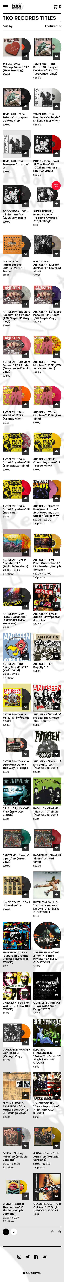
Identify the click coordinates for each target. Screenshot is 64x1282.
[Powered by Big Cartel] (32, 1273)
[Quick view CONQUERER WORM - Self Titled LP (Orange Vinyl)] (25, 1041)
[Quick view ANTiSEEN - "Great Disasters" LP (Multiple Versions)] (25, 552)
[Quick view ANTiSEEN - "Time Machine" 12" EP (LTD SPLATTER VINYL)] (56, 354)
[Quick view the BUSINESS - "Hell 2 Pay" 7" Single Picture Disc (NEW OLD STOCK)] (56, 944)
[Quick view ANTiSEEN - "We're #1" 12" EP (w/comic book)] (25, 706)
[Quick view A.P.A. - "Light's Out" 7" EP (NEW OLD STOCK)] (25, 800)
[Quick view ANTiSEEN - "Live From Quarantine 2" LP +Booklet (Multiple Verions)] (56, 552)
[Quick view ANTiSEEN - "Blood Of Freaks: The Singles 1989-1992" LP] (56, 706)
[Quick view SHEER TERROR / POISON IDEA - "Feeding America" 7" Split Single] (56, 203)
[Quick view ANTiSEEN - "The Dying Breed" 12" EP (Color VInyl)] (25, 656)
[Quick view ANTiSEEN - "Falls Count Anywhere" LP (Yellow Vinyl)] (56, 451)
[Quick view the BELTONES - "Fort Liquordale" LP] (25, 894)
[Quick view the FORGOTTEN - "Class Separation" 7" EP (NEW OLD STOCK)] (56, 1095)
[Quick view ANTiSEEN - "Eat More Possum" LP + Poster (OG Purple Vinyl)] (56, 304)
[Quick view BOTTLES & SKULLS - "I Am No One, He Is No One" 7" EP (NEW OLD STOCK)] (56, 894)
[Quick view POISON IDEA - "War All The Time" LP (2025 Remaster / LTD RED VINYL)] (56, 153)
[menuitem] (32, 26)
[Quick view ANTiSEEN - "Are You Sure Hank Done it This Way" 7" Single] (25, 753)
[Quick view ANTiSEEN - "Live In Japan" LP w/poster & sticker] (56, 606)
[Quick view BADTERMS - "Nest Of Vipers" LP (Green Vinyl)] (25, 847)
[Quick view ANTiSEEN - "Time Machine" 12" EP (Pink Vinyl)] (56, 404)
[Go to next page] (59, 1232)
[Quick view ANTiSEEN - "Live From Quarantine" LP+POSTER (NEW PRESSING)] (25, 606)
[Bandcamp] (44, 1256)
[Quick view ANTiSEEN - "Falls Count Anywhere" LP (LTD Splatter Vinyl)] (25, 451)
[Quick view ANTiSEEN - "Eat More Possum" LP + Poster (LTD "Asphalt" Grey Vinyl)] (25, 304)
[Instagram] (19, 1256)
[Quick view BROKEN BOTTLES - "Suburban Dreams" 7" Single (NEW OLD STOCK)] (25, 944)
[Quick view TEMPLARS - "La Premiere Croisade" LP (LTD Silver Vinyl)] (56, 106)
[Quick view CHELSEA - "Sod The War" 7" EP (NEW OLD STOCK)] (25, 995)
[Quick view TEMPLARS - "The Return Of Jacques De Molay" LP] (25, 106)
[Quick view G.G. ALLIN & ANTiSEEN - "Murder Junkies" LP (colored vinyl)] (56, 253)
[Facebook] (36, 1256)
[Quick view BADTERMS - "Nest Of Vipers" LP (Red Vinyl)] (56, 847)
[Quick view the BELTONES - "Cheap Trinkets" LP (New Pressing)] (25, 56)
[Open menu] (5, 7)
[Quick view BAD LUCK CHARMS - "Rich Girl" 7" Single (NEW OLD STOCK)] (56, 800)
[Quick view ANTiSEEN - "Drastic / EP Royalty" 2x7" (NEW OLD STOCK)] (56, 753)
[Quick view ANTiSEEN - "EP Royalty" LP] (56, 656)
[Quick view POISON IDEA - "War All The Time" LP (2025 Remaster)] (25, 203)
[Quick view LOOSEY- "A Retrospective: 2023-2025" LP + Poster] (25, 253)
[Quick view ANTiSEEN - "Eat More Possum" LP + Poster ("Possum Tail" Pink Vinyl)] (25, 354)
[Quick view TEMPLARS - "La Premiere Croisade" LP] (25, 153)
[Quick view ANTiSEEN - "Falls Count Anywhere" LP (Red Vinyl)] (25, 498)
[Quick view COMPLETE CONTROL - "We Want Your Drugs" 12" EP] (56, 995)
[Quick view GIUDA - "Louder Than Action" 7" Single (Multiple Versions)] (25, 1196)
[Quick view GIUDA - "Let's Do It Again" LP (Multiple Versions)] (56, 1145)
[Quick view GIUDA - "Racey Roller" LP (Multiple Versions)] (25, 1145)
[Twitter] (27, 1256)
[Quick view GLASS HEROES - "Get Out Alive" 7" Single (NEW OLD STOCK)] (56, 1196)
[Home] (18, 7)
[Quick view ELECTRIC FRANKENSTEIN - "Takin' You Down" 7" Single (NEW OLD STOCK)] (56, 1041)
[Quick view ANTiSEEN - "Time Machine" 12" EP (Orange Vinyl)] (25, 404)
